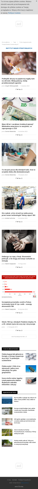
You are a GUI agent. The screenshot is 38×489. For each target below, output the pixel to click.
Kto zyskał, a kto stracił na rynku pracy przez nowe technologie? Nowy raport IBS (18, 214)
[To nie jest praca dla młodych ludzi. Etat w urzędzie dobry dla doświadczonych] (19, 154)
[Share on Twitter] (17, 89)
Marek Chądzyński (10, 264)
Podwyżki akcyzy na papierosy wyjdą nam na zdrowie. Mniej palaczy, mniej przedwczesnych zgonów (18, 81)
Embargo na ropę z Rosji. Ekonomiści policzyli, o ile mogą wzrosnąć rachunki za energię (18, 258)
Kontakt (14, 480)
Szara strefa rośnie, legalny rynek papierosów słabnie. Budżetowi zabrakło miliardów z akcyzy (12, 381)
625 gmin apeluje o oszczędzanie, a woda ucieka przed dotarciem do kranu (25, 421)
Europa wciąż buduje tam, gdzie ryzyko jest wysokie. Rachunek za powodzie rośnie (24, 410)
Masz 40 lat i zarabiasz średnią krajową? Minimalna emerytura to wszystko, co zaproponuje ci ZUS (17, 126)
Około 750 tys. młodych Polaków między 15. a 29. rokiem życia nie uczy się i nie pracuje (19, 323)
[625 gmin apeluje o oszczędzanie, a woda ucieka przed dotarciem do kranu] (7, 421)
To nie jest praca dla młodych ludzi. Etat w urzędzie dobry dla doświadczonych (18, 171)
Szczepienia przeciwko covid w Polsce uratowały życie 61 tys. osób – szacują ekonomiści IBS (17, 304)
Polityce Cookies (14, 13)
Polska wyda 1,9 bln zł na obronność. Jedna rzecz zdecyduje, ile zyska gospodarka (11, 369)
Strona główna (6, 42)
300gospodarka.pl (25, 482)
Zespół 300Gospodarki (11, 86)
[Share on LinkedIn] (19, 89)
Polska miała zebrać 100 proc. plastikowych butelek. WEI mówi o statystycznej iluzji (25, 442)
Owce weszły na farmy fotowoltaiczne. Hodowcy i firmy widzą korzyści (25, 431)
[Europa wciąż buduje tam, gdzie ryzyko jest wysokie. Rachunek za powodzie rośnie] (7, 411)
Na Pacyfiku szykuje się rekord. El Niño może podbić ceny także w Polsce (25, 399)
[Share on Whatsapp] (21, 89)
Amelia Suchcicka (10, 218)
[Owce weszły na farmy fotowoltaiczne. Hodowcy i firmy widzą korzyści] (7, 432)
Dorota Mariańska (10, 131)
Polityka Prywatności (24, 480)
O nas (9, 480)
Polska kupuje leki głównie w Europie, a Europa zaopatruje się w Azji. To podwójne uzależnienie (13, 357)
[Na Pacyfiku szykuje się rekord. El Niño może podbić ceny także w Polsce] (7, 400)
